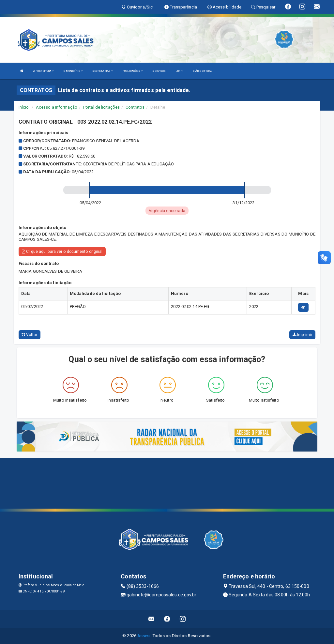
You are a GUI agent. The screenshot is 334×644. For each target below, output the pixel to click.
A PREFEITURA (42, 70)
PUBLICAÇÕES (132, 70)
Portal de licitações (101, 107)
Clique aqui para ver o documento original (63, 251)
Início (24, 107)
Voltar (31, 334)
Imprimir (304, 334)
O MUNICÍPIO (72, 70)
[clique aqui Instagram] (183, 618)
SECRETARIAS (101, 70)
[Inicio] (22, 71)
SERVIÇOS (159, 70)
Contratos (135, 107)
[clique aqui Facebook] (167, 618)
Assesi (144, 635)
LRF (178, 70)
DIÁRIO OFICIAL (202, 70)
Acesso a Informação (56, 107)
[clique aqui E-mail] (151, 618)
